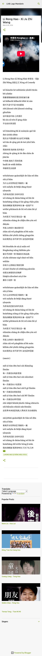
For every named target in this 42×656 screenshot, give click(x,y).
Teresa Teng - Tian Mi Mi (11, 612)
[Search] (38, 4)
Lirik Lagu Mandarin (15, 4)
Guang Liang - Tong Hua (11, 576)
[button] (4, 30)
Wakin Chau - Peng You (10, 603)
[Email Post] (4, 452)
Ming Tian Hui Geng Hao (11, 550)
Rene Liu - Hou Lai (9, 523)
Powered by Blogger (22, 653)
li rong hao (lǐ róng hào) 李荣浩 (15, 454)
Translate (20, 494)
